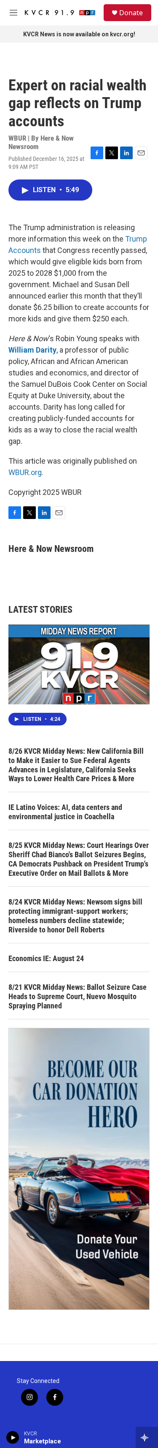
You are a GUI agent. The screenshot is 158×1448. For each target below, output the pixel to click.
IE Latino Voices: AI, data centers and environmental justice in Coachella (65, 812)
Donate (131, 12)
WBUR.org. (25, 472)
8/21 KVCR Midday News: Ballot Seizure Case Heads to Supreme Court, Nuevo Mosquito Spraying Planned (77, 996)
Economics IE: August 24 (46, 958)
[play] (13, 1437)
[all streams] (147, 1437)
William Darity (32, 349)
